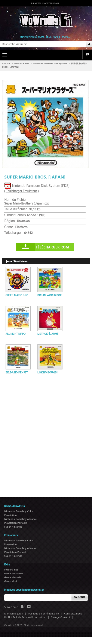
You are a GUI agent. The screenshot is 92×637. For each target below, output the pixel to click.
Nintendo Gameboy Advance (20, 518)
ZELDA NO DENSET (17, 372)
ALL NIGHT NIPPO (16, 333)
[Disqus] (46, 433)
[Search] (89, 44)
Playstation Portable (15, 522)
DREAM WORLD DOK (49, 295)
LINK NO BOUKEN (47, 372)
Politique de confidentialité (43, 613)
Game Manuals (12, 577)
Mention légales (13, 613)
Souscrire (79, 597)
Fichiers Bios (11, 569)
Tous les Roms (21, 63)
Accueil (6, 63)
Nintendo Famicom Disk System (50, 63)
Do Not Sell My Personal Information (25, 617)
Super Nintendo (13, 526)
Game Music (11, 581)
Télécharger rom (52, 247)
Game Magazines (13, 573)
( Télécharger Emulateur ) (21, 191)
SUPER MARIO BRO (17, 295)
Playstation (10, 515)
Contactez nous (73, 613)
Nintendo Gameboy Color (18, 511)
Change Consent (60, 617)
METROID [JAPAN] (47, 333)
